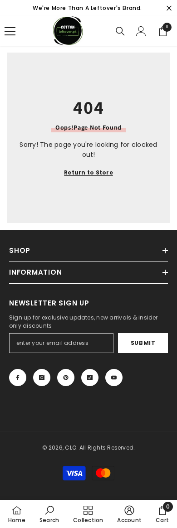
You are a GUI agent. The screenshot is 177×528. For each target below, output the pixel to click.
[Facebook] (17, 377)
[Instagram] (41, 377)
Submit (143, 343)
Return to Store (88, 172)
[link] (49, 514)
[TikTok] (89, 377)
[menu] (10, 31)
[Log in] (141, 31)
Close (169, 8)
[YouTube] (114, 377)
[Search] (120, 31)
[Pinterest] (65, 377)
